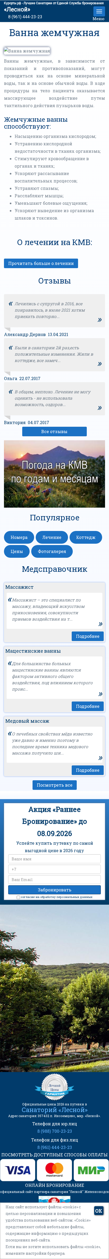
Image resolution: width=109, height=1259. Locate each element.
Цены (17, 551)
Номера (19, 537)
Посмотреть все (54, 785)
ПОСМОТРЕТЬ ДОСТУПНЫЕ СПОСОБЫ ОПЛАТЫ (54, 1154)
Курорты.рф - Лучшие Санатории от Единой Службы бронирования (54, 3)
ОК (98, 1211)
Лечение (51, 537)
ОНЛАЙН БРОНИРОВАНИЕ (54, 1185)
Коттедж (86, 537)
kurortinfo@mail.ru (57, 1037)
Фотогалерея (52, 551)
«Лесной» (17, 9)
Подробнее (87, 636)
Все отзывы (54, 431)
